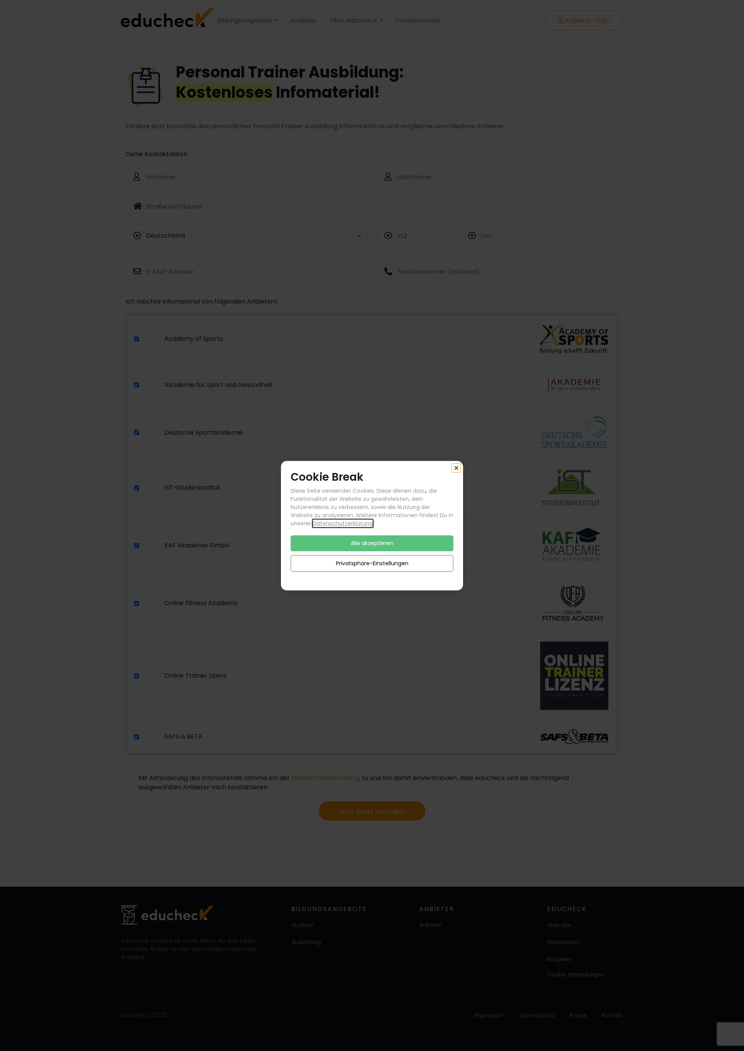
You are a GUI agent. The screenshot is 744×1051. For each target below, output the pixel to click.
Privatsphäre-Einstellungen (372, 563)
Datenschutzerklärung (343, 523)
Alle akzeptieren (372, 543)
